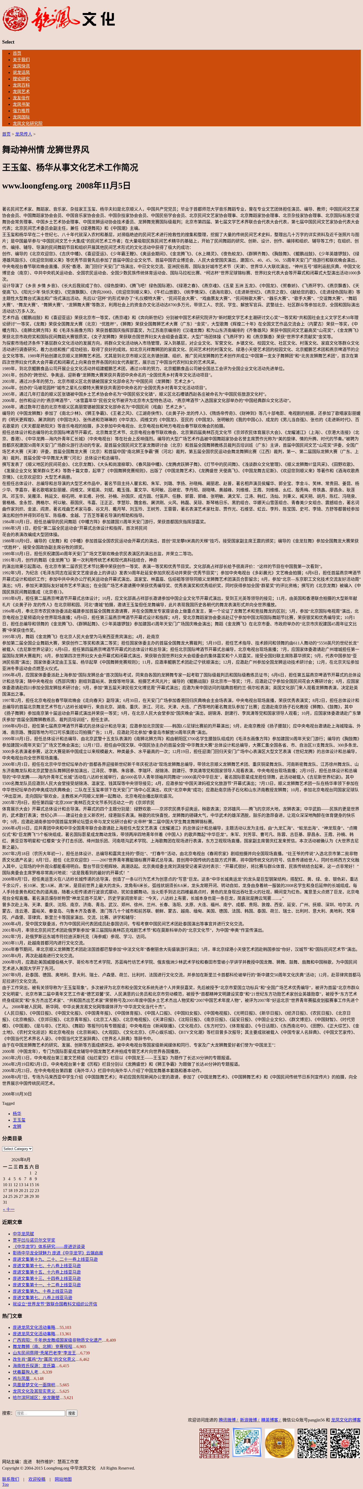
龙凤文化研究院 (28, 123)
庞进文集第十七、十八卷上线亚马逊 (47, 1266)
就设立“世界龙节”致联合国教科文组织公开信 (55, 1304)
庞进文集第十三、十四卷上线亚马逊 (47, 1278)
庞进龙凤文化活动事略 (34, 1327)
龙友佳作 (21, 98)
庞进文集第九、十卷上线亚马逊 (42, 1291)
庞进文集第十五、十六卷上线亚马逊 (47, 1272)
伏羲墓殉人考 (25, 1372)
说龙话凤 (21, 72)
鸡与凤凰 (21, 1378)
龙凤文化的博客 (346, 1420)
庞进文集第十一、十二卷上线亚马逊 (47, 1285)
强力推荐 (21, 110)
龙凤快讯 (21, 66)
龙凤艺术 (21, 91)
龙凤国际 (21, 117)
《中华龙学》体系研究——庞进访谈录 (49, 1246)
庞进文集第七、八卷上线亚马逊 (42, 1297)
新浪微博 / (250, 1420)
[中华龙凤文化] (59, 30)
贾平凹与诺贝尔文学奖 (34, 1240)
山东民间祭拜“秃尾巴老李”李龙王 (44, 1353)
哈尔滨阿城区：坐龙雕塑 (36, 1397)
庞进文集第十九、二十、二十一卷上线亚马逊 (55, 1259)
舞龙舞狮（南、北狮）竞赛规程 (42, 1346)
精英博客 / (271, 1420)
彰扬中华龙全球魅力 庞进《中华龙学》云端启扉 (58, 1253)
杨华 (17, 1113)
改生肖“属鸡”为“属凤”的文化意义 (44, 1359)
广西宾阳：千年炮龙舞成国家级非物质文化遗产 (57, 1340)
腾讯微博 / (229, 1420)
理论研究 (21, 79)
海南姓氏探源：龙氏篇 (34, 1365)
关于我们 (21, 59)
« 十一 (9, 1209)
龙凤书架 (21, 104)
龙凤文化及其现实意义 (34, 1391)
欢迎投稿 (36, 1479)
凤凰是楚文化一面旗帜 (34, 1385)
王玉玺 (19, 1120)
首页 (17, 53)
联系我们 (10, 1479)
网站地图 (63, 1479)
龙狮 (17, 1126)
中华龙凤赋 (23, 1234)
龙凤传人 (23, 134)
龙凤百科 (21, 85)
